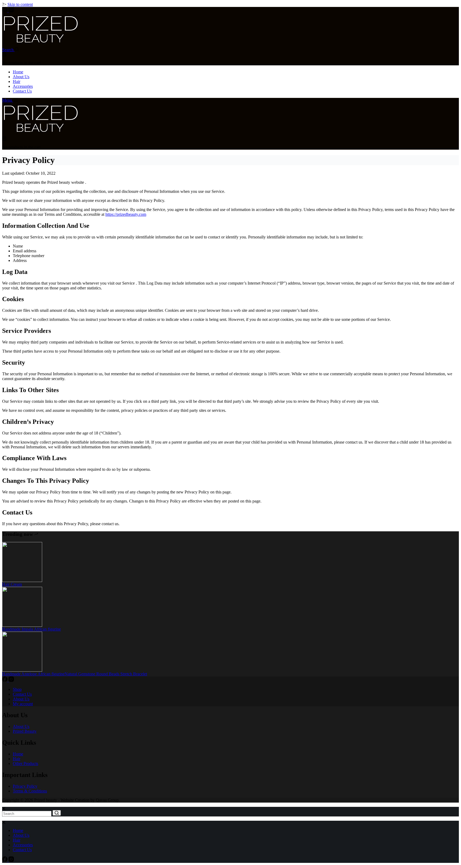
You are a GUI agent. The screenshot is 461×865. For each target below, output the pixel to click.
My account (23, 703)
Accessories (23, 86)
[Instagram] (11, 11)
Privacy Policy (25, 786)
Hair (16, 81)
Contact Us (22, 91)
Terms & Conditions (30, 791)
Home (18, 72)
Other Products (25, 763)
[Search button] (57, 813)
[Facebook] (5, 11)
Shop (17, 689)
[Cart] (4, 55)
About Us (21, 76)
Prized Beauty (25, 731)
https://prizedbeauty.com (125, 214)
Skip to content (20, 4)
